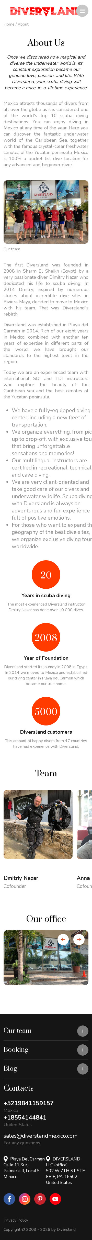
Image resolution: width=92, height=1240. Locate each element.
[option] (46, 957)
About (23, 24)
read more (23, 866)
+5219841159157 (29, 1103)
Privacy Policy (16, 1220)
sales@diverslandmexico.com (40, 1136)
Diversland (66, 1229)
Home (9, 24)
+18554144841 (25, 1117)
